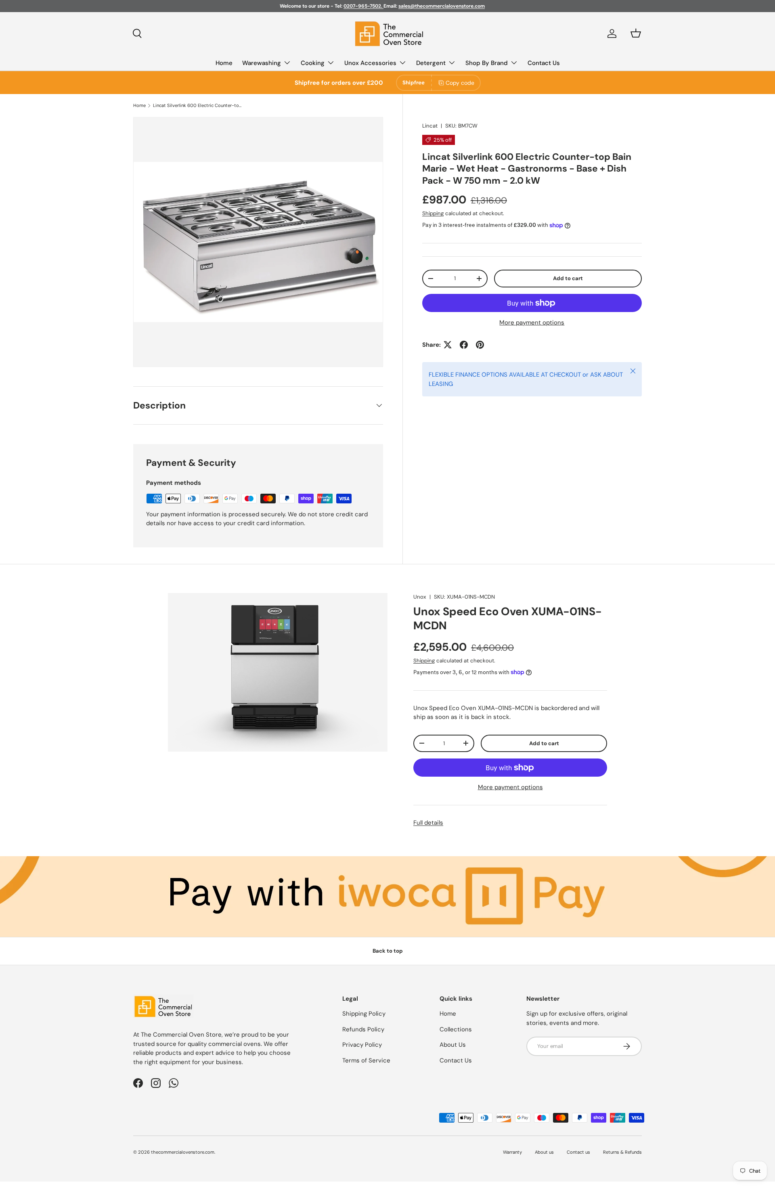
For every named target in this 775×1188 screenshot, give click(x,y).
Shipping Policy (363, 1014)
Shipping (433, 213)
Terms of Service (366, 1060)
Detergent (431, 63)
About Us (453, 1045)
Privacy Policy (362, 1045)
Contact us (578, 1152)
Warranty (512, 1152)
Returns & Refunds (622, 1152)
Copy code (460, 82)
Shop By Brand (486, 63)
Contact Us (544, 63)
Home (224, 63)
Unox (419, 596)
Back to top (388, 950)
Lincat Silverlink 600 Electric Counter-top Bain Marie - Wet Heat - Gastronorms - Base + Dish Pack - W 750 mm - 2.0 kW (198, 105)
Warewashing (261, 63)
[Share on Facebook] (464, 345)
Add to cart (568, 278)
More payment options (531, 322)
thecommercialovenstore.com (182, 1152)
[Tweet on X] (448, 345)
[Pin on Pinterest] (480, 345)
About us (544, 1152)
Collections (456, 1029)
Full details (428, 823)
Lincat (430, 125)
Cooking (313, 63)
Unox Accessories (370, 63)
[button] (636, 33)
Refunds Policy (363, 1029)
